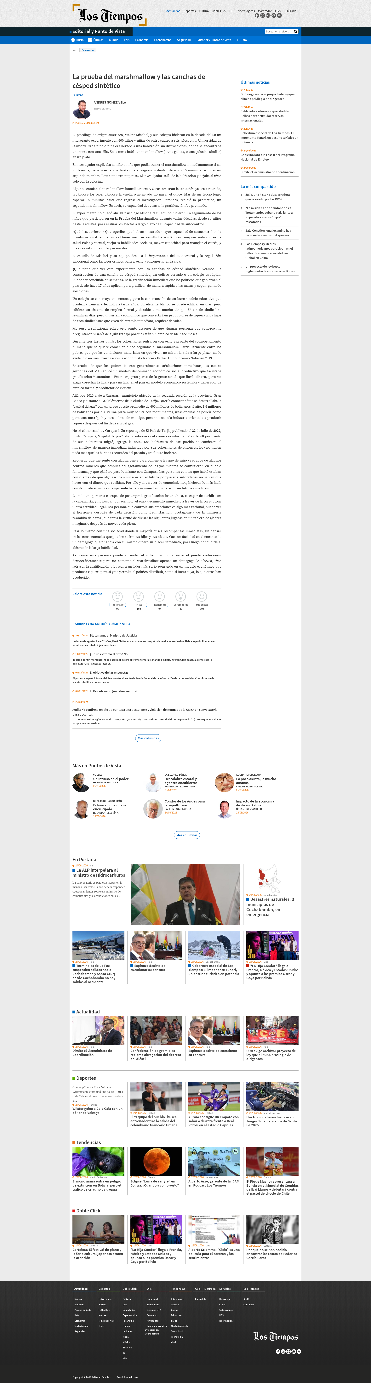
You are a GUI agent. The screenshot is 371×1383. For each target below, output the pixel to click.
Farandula (200, 1299)
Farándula (128, 1320)
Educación (176, 1315)
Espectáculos (130, 1315)
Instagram (268, 15)
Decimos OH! (154, 1310)
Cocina (174, 1310)
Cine (125, 1304)
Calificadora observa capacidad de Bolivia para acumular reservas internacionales (265, 115)
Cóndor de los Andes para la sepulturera (185, 803)
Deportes (190, 11)
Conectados (129, 1310)
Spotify (279, 15)
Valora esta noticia (87, 593)
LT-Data (242, 40)
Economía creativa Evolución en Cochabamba (156, 1329)
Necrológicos (246, 11)
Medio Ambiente (180, 1326)
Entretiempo (105, 1299)
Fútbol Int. (104, 1310)
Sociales (127, 1347)
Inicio (80, 40)
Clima (222, 1304)
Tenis (101, 1326)
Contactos (248, 1304)
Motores (103, 1315)
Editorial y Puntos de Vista (214, 40)
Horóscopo (225, 1299)
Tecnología (177, 1336)
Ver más (74, 1018)
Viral (173, 1342)
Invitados (128, 1331)
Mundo (113, 40)
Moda (126, 1336)
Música (126, 1342)
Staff (246, 1299)
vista (72, 865)
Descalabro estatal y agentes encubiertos (181, 780)
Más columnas (148, 738)
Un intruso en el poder (110, 778)
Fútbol (102, 1304)
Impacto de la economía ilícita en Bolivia (255, 803)
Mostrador (265, 11)
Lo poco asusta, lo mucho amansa (256, 780)
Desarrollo (88, 50)
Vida (125, 1358)
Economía (141, 40)
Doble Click (219, 11)
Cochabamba (162, 40)
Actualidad (173, 11)
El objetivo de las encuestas (109, 672)
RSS (221, 1315)
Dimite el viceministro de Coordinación (268, 172)
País (126, 40)
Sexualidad (177, 1331)
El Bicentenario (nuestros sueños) (113, 691)
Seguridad (184, 40)
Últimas (98, 40)
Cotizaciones (226, 1310)
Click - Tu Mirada (285, 11)
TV (124, 1353)
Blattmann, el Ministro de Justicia (113, 635)
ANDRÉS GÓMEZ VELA (110, 102)
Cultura (204, 11)
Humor (126, 1326)
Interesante (177, 1299)
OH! (232, 11)
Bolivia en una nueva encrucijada (109, 807)
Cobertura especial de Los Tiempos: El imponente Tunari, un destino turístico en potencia (269, 137)
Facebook (257, 15)
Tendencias (153, 1304)
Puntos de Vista (82, 1310)
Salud (174, 1320)
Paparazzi (152, 1299)
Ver (76, 50)
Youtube (273, 15)
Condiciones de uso (127, 1377)
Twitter (262, 15)
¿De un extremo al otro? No (109, 654)
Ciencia (175, 1304)
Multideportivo (107, 1320)
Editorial (79, 1304)
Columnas (152, 1315)
